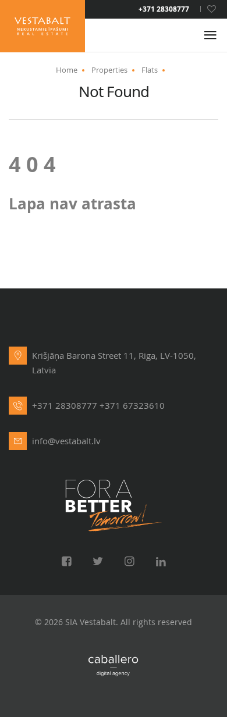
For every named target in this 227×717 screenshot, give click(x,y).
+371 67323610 (132, 405)
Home (66, 70)
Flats (149, 70)
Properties (109, 70)
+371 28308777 (164, 9)
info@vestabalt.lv (66, 441)
